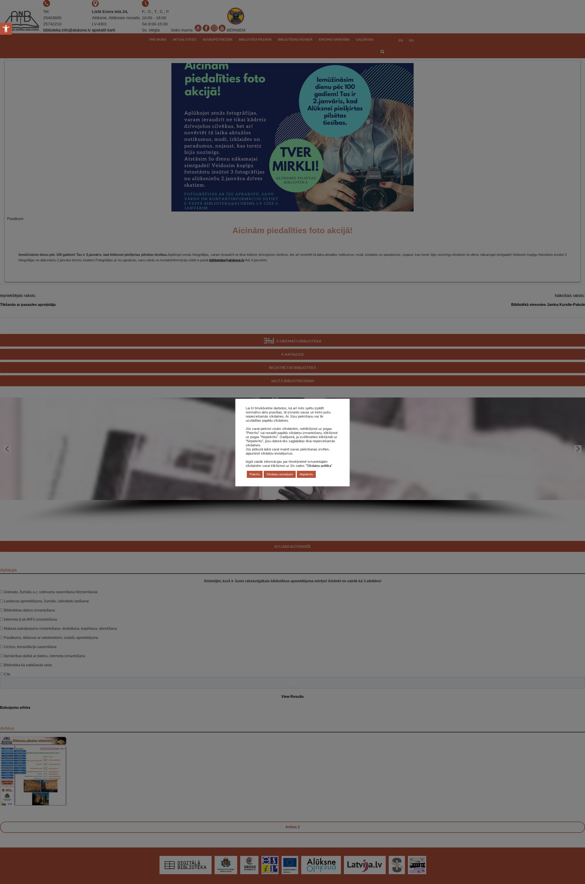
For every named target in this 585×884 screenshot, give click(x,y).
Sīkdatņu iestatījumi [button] (279, 474)
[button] (6, 29)
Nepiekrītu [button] (306, 474)
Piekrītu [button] (255, 474)
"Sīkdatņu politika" (319, 466)
